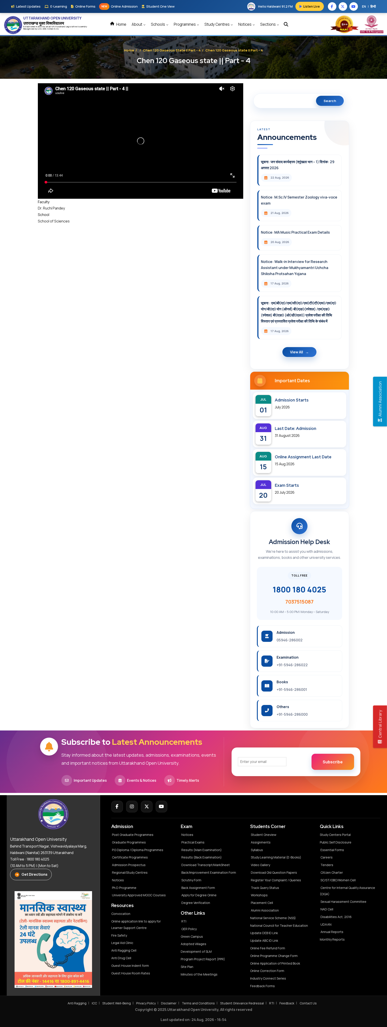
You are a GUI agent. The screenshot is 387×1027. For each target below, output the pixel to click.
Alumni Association (265, 910)
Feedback (287, 1003)
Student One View (160, 6)
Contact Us (308, 1003)
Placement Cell (262, 903)
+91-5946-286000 (292, 714)
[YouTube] (161, 806)
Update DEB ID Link (264, 933)
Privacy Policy (146, 1003)
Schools (158, 24)
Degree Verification (195, 903)
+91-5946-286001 (292, 689)
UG (39, 28)
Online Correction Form (267, 971)
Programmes (185, 24)
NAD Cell (326, 909)
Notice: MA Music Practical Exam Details (295, 232)
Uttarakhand (60, 26)
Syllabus (257, 850)
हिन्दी (373, 6)
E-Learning (58, 6)
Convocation (120, 914)
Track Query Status (265, 888)
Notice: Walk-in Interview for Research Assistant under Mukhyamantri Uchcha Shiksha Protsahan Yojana (294, 267)
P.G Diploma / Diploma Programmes (137, 850)
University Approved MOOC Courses (139, 895)
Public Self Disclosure (335, 842)
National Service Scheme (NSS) (273, 918)
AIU (57, 28)
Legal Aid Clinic (122, 943)
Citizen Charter (331, 872)
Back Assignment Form (198, 888)
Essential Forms (332, 850)
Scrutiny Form (191, 880)
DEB (44, 28)
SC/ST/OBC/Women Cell (338, 880)
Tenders (326, 865)
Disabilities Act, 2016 (336, 917)
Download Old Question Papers (274, 872)
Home (121, 24)
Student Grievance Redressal (242, 1003)
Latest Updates (28, 6)
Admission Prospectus (129, 865)
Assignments (261, 842)
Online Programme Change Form (274, 956)
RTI (183, 921)
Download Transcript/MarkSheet (205, 865)
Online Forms (85, 6)
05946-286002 (290, 640)
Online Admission (119, 6)
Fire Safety (119, 935)
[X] (147, 806)
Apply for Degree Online (199, 895)
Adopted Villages (193, 944)
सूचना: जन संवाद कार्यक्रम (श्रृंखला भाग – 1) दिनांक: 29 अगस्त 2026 (297, 164)
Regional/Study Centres (130, 872)
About (137, 24)
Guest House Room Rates (130, 973)
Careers (326, 857)
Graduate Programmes (129, 842)
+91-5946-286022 (292, 664)
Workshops (259, 895)
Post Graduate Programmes (132, 835)
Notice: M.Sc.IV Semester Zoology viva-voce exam (299, 200)
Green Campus (192, 936)
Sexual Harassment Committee (343, 901)
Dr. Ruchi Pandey (51, 208)
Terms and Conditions (198, 1003)
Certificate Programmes (130, 857)
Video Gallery (260, 865)
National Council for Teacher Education (279, 925)
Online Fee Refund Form (267, 948)
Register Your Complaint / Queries (276, 880)
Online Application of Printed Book (275, 963)
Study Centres (217, 24)
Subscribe (333, 761)
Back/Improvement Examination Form (208, 872)
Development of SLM (196, 951)
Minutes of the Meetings (199, 974)
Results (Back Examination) (201, 857)
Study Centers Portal (335, 835)
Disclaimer (168, 1003)
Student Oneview (263, 835)
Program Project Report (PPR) (203, 959)
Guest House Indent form (130, 965)
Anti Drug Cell (121, 958)
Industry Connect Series (268, 978)
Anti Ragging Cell (123, 950)
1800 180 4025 (299, 589)
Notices (245, 24)
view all (296, 352)
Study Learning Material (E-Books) (276, 857)
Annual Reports (331, 932)
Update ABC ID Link (264, 940)
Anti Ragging (77, 1003)
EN (364, 6)
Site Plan (187, 967)
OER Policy (189, 929)
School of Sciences (54, 221)
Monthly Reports (332, 939)
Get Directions (34, 874)
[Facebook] (117, 806)
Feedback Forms (262, 986)
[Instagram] (132, 806)
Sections (268, 24)
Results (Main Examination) (201, 850)
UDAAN (325, 924)
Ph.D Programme (124, 888)
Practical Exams (192, 842)
